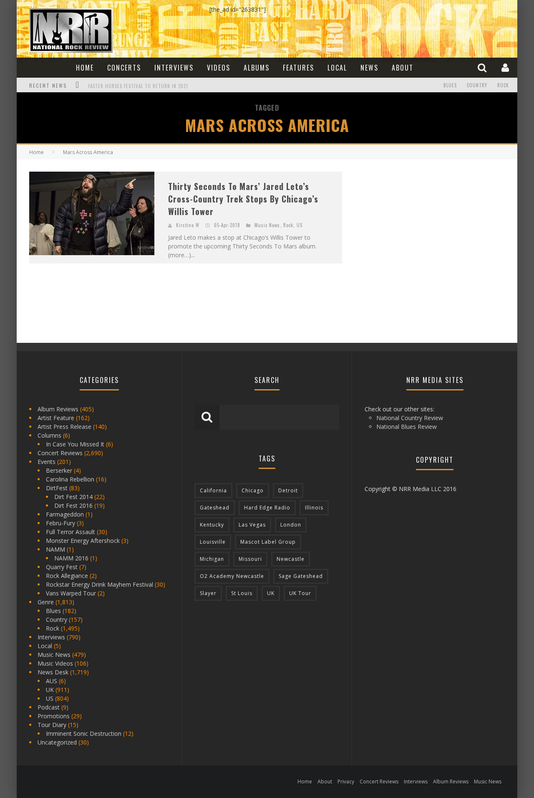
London (290, 524)
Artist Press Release (64, 427)
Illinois (314, 507)
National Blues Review (406, 427)
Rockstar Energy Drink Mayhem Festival (99, 584)
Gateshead (214, 507)
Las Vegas (252, 524)
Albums (257, 68)
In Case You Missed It (75, 444)
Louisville (213, 541)
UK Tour (300, 593)
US (299, 225)
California (213, 490)
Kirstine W (187, 225)
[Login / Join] (506, 67)
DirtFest (57, 488)
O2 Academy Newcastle (232, 576)
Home (85, 68)
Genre (46, 602)
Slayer (208, 593)
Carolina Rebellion (70, 479)
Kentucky (212, 524)
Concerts (124, 68)
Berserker (59, 470)
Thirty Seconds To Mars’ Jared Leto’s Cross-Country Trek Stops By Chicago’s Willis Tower (243, 199)
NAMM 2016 (71, 558)
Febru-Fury (60, 523)
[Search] (483, 67)
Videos (218, 68)
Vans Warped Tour (71, 593)
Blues (450, 85)
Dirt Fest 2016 (73, 505)
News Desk (53, 672)
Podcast (49, 707)
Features (298, 68)
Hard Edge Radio (267, 507)
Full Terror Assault (70, 532)
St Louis (241, 593)
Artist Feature (56, 418)
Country (477, 85)
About (402, 68)
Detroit (288, 490)
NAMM (55, 549)
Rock (503, 85)
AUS (51, 681)
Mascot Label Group (268, 541)
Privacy (346, 781)
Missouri (250, 558)
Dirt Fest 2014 (73, 497)
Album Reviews (58, 409)
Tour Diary (52, 725)
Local (337, 68)
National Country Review (409, 418)
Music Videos (55, 663)
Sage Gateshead (301, 576)
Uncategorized (57, 742)
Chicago (253, 490)
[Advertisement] (417, 224)
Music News (267, 225)
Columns (49, 435)
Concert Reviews (60, 453)
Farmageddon (65, 514)
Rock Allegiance (67, 576)
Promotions (54, 716)
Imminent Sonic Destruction (83, 733)
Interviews (174, 68)
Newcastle (291, 558)
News (369, 68)
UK (50, 690)
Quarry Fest (62, 567)
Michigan (212, 558)
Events (46, 462)
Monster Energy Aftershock (83, 541)
